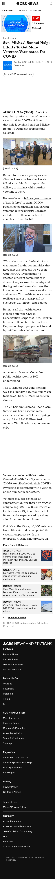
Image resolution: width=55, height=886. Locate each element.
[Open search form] (51, 3)
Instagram (8, 694)
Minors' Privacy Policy (14, 807)
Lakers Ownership (12, 669)
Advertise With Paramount (17, 826)
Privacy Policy (10, 787)
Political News (10, 654)
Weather (34, 10)
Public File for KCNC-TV (16, 757)
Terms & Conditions (13, 738)
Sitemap (7, 743)
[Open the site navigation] (9, 3)
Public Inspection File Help (17, 762)
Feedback (8, 841)
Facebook (8, 689)
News (22, 10)
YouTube (7, 683)
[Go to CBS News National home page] (27, 3)
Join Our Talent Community (17, 831)
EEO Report (9, 772)
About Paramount (12, 821)
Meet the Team (11, 718)
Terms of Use (10, 802)
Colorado (7, 10)
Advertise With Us (12, 733)
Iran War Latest (11, 659)
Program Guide (11, 723)
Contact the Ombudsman (16, 846)
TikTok (6, 699)
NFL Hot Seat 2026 (13, 664)
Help (5, 836)
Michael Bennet (17, 617)
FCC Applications (12, 767)
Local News (9, 38)
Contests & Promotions (15, 728)
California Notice (12, 792)
